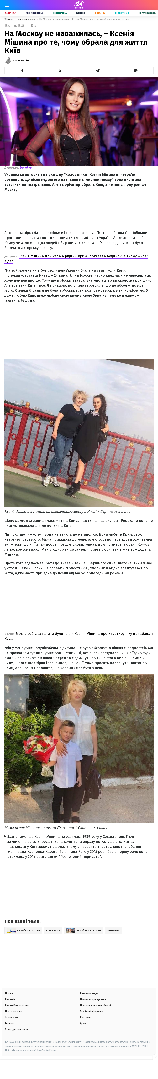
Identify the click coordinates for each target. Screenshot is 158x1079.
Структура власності (16, 1029)
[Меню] (7, 5)
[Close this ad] (155, 1057)
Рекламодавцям (89, 993)
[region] (79, 1070)
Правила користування (93, 999)
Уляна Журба (21, 60)
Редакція (10, 999)
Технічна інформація (91, 1011)
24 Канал (10, 13)
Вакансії (9, 1023)
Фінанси (100, 13)
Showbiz (9, 19)
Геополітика (34, 13)
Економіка (59, 13)
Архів (83, 1023)
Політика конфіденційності (95, 1005)
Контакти (85, 1017)
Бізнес (80, 13)
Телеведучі (11, 1017)
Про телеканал (13, 1011)
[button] (22, 70)
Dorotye (26, 167)
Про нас (9, 993)
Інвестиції (122, 13)
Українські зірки (27, 19)
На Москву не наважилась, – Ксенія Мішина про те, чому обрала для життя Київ (84, 19)
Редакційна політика (17, 1005)
